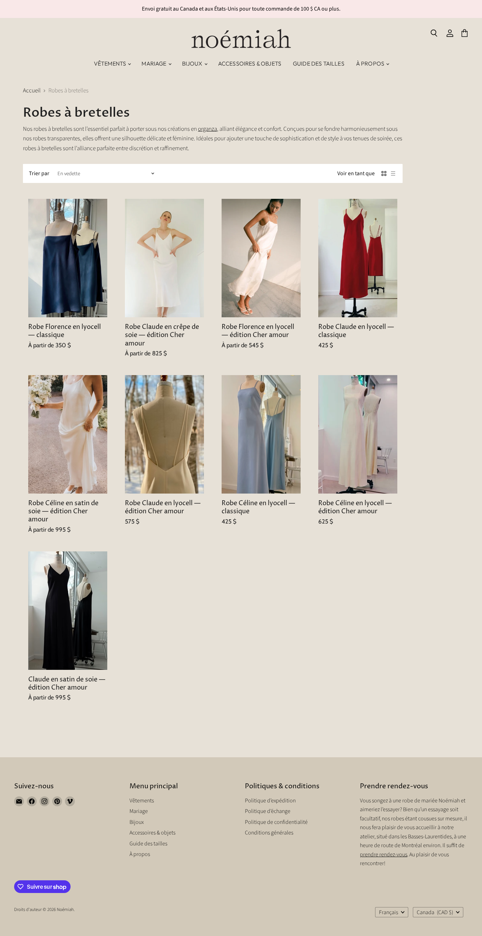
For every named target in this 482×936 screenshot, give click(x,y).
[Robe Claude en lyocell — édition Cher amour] (164, 434)
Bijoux (193, 63)
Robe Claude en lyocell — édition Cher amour (163, 507)
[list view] (393, 173)
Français (388, 912)
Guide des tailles (318, 63)
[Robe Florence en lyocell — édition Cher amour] (261, 258)
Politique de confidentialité (276, 822)
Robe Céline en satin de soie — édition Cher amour (63, 511)
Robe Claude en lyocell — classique (356, 331)
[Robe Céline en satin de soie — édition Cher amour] (67, 434)
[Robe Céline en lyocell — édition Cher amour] (357, 434)
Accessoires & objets (249, 63)
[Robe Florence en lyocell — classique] (67, 258)
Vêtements (110, 63)
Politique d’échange (267, 811)
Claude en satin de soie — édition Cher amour (67, 683)
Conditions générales (269, 833)
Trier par (39, 173)
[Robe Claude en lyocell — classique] (357, 258)
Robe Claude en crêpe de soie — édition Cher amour (162, 335)
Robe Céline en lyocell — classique (258, 507)
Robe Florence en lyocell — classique (64, 331)
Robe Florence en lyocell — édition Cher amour (258, 331)
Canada (435, 912)
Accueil (32, 90)
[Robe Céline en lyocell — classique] (261, 434)
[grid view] (383, 173)
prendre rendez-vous (383, 854)
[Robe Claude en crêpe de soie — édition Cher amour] (164, 258)
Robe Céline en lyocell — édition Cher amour (355, 507)
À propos (370, 63)
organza (207, 129)
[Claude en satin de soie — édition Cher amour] (67, 610)
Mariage (154, 63)
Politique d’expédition (270, 801)
